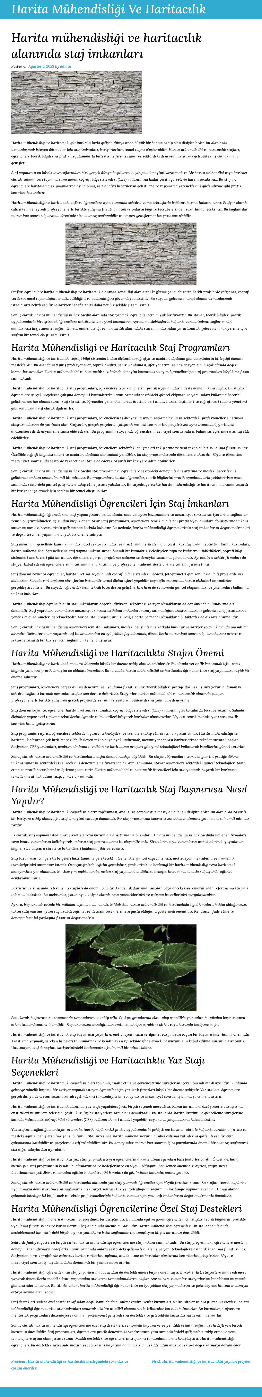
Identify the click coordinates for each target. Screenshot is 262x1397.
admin (65, 66)
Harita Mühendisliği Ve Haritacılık (108, 9)
